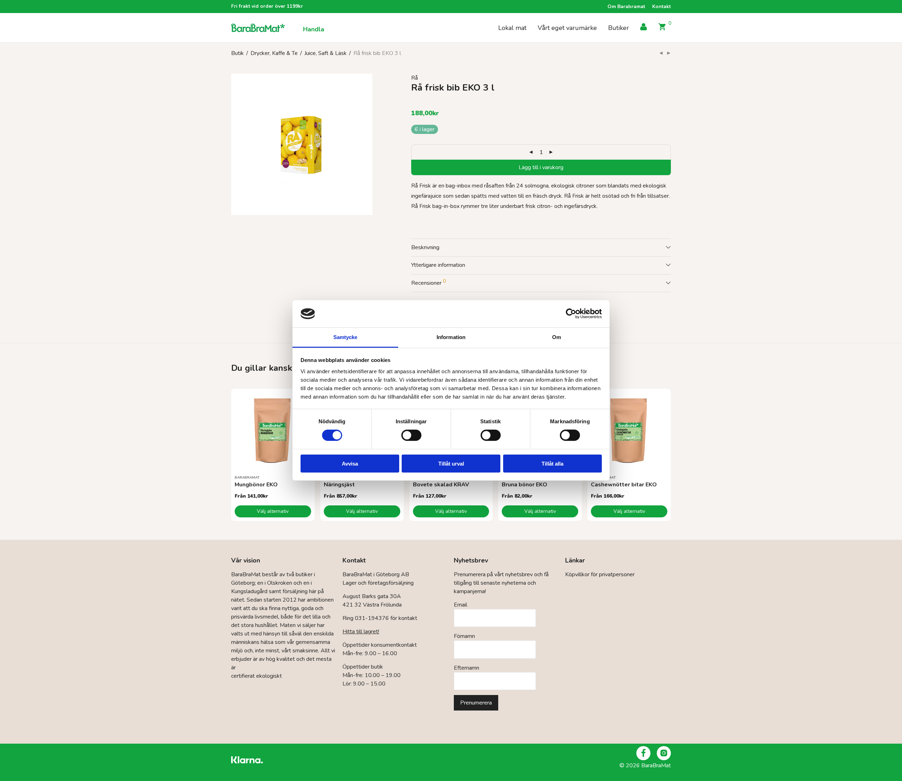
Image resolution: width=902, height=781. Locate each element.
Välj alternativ (273, 511)
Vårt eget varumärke (567, 28)
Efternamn (466, 668)
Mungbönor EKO (256, 484)
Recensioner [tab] (428, 282)
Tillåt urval (451, 463)
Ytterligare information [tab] (438, 265)
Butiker (618, 28)
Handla (313, 29)
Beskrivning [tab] (425, 247)
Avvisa (350, 463)
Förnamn (464, 636)
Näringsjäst (339, 484)
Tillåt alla (552, 463)
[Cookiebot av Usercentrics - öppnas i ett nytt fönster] (571, 313)
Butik (237, 53)
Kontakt (661, 6)
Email (460, 605)
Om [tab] (556, 337)
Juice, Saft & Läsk (325, 53)
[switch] (411, 435)
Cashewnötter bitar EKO (624, 484)
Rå (414, 78)
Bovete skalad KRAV (441, 484)
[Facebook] (643, 753)
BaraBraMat (247, 477)
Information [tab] (451, 337)
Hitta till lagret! (360, 631)
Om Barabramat (626, 6)
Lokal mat (512, 28)
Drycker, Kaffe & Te (274, 53)
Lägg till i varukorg (541, 167)
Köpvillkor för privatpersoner (600, 574)
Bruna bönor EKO (524, 484)
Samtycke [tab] (345, 337)
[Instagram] (664, 753)
